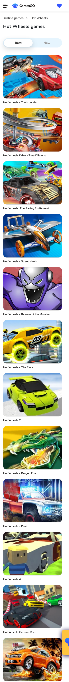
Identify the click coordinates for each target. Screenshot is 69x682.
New (47, 43)
